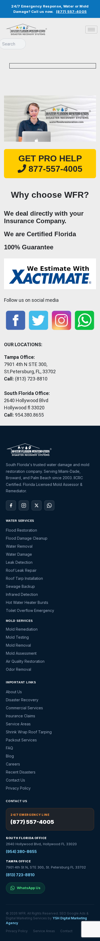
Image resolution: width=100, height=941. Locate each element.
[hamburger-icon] (91, 29)
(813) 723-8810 (20, 875)
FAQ (9, 748)
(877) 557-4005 (71, 11)
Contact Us (15, 780)
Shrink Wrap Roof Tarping (29, 732)
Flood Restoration (21, 530)
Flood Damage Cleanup (26, 538)
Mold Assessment (21, 653)
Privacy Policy (18, 788)
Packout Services (21, 740)
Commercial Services (24, 708)
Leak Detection (19, 562)
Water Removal (19, 546)
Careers (13, 764)
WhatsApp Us (29, 888)
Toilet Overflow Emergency (30, 610)
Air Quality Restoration (25, 661)
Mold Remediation (22, 629)
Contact (66, 931)
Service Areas (18, 724)
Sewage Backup (20, 586)
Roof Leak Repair (21, 570)
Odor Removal (18, 669)
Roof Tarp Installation (24, 578)
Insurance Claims (20, 716)
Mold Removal (18, 645)
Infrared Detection (22, 594)
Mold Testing (17, 637)
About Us (14, 691)
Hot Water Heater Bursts (27, 602)
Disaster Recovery (22, 700)
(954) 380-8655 (21, 851)
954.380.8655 (29, 415)
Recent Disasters (20, 772)
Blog (10, 756)
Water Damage (19, 554)
